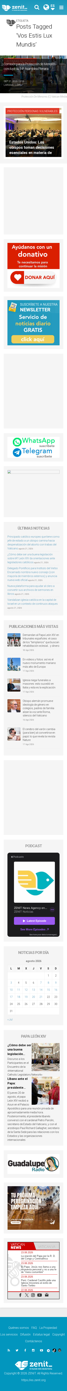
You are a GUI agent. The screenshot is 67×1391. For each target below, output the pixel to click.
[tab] (21, 1246)
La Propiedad (48, 1328)
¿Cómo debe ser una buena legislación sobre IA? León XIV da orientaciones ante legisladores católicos (31, 558)
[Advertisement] (33, 201)
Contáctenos (33, 1341)
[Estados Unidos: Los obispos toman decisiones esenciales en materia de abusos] (33, 132)
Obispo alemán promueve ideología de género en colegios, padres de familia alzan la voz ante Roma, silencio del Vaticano (38, 708)
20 (33, 996)
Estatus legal (41, 1334)
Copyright (58, 1334)
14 (40, 989)
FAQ (34, 1328)
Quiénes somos (18, 1328)
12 (26, 989)
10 (11, 989)
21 (40, 996)
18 (18, 996)
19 (26, 996)
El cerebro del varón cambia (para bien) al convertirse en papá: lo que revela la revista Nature (39, 735)
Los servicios (9, 1334)
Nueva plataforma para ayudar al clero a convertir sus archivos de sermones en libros (31, 590)
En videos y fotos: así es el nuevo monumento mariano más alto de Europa (39, 663)
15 (48, 989)
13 (33, 989)
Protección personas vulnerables (32, 111)
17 (11, 996)
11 (18, 989)
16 (55, 989)
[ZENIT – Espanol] (19, 7)
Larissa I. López (13, 85)
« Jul (9, 1019)
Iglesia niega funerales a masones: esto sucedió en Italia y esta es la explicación (39, 684)
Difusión (25, 1334)
